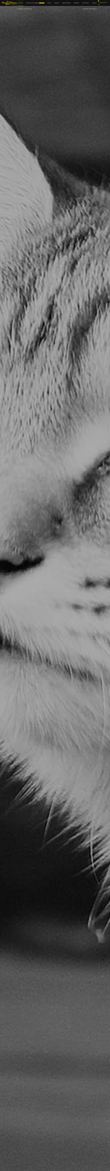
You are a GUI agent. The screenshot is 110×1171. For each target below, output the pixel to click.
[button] (2, 591)
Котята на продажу (34, 3)
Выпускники (66, 3)
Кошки (56, 3)
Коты (49, 3)
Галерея (76, 3)
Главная (20, 3)
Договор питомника (90, 9)
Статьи (94, 3)
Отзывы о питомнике (24, 9)
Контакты (85, 3)
